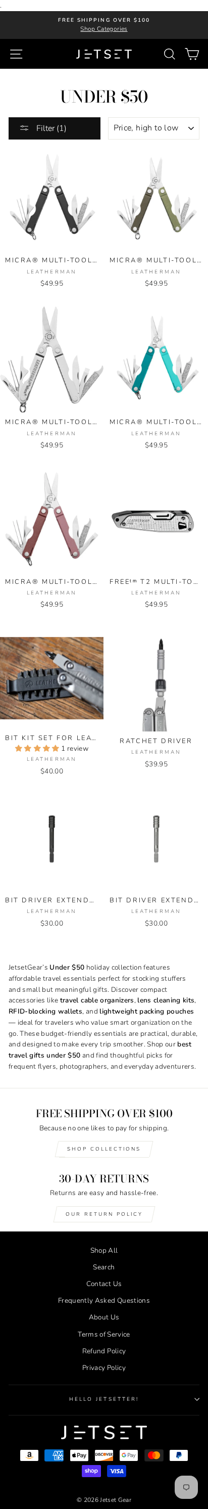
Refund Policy (104, 1351)
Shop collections (104, 1149)
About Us (104, 1317)
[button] (38, 748)
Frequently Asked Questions (104, 1300)
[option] (104, 25)
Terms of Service (104, 1334)
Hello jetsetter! (104, 1399)
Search (104, 1267)
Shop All (104, 1250)
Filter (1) (50, 128)
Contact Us (104, 1284)
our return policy (104, 1214)
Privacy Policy (104, 1368)
